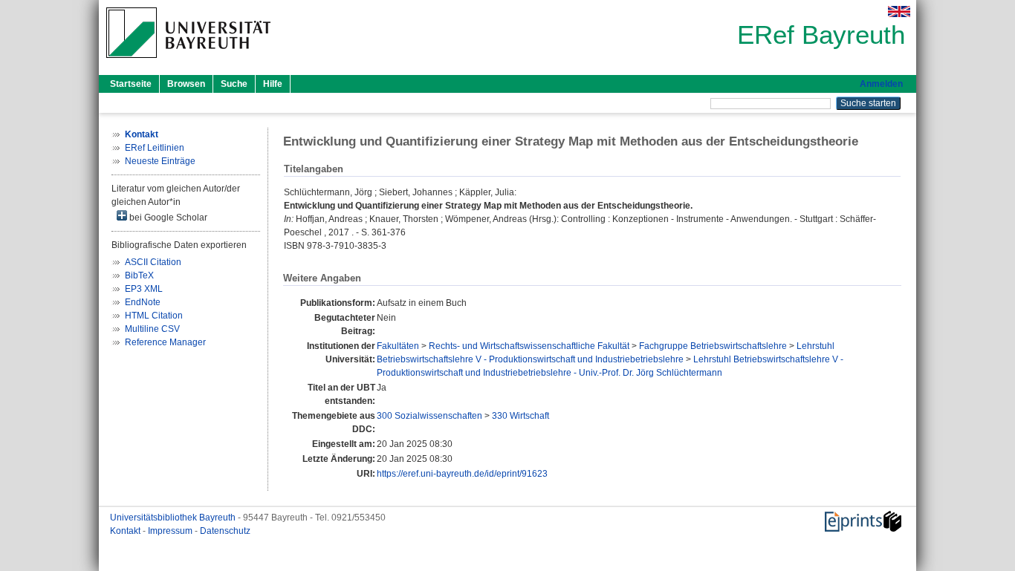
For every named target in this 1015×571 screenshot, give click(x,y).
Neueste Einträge (160, 161)
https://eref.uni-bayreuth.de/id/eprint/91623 (462, 474)
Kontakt (126, 531)
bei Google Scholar (167, 217)
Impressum (171, 531)
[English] (899, 11)
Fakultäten (398, 346)
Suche (234, 84)
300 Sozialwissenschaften (429, 416)
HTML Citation (154, 315)
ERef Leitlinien (154, 148)
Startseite (131, 84)
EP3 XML (144, 289)
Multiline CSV (152, 329)
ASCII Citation (153, 262)
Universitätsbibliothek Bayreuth (174, 517)
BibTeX (139, 275)
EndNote (142, 302)
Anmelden (881, 84)
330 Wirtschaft (520, 416)
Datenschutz (225, 531)
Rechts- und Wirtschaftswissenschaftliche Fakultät (529, 346)
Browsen (186, 84)
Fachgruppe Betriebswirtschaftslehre (713, 346)
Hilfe (272, 84)
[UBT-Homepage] (188, 62)
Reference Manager (165, 342)
